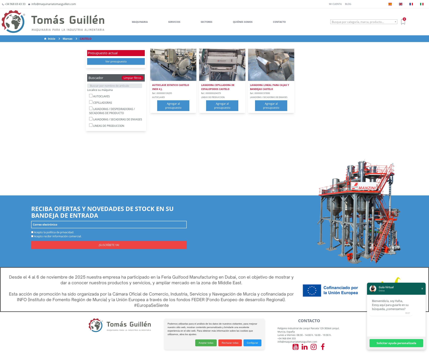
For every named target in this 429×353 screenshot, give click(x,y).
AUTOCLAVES (101, 96)
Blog (348, 4)
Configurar (252, 342)
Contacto (279, 21)
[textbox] (363, 22)
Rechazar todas (230, 342)
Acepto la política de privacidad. (53, 232)
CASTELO (85, 39)
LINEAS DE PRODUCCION (108, 126)
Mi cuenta (335, 4)
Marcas (67, 39)
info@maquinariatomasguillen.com (297, 341)
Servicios (174, 21)
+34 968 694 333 (287, 338)
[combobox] (363, 21)
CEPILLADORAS (102, 102)
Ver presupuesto (116, 61)
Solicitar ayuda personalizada (396, 343)
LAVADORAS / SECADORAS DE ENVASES (117, 119)
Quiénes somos (243, 21)
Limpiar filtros (132, 78)
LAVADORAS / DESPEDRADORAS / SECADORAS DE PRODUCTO (112, 111)
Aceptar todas (206, 342)
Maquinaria (140, 21)
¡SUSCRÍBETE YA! (109, 245)
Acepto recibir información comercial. (57, 236)
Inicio (51, 39)
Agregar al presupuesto (173, 106)
